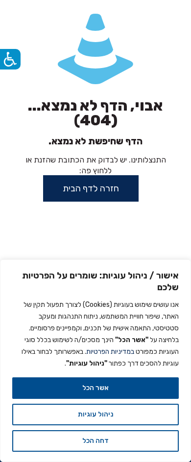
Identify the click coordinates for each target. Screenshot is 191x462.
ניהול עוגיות (95, 414)
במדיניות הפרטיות (110, 351)
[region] (95, 360)
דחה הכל (95, 441)
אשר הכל (95, 388)
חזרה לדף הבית (91, 188)
